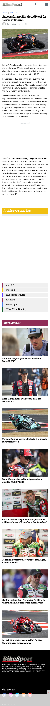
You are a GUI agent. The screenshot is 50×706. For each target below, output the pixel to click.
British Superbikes (15, 295)
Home (4, 12)
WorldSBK (11, 290)
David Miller (11, 24)
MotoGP (13, 12)
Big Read (10, 300)
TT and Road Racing (16, 309)
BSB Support (12, 304)
